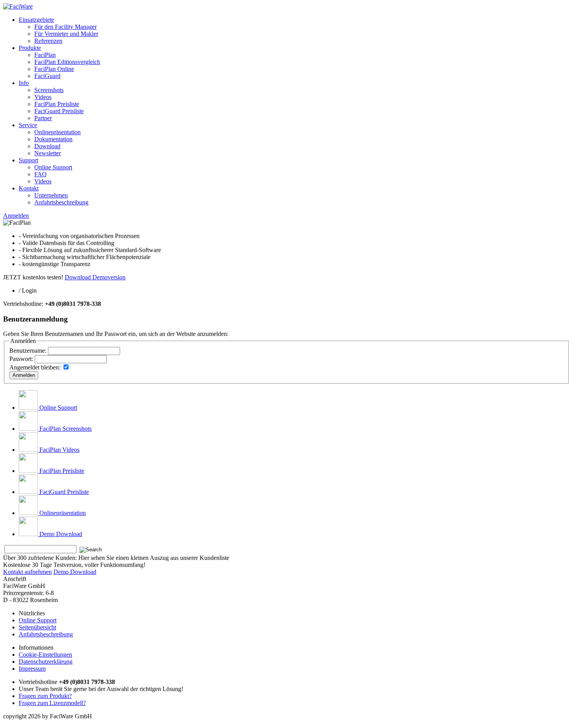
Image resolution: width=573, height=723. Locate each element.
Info (24, 83)
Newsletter (47, 153)
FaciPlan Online (54, 69)
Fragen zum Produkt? (45, 696)
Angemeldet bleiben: (34, 367)
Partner (43, 118)
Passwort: (21, 358)
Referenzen (48, 40)
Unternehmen (51, 195)
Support (28, 160)
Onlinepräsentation (57, 132)
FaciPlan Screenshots (65, 428)
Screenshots (49, 90)
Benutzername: (27, 350)
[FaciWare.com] (18, 6)
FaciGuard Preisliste (59, 111)
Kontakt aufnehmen (27, 571)
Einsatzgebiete (36, 19)
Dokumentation (53, 139)
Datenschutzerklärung (46, 661)
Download (47, 146)
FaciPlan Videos (59, 449)
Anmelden (16, 215)
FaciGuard (47, 76)
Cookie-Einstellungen (45, 654)
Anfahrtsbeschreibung (61, 202)
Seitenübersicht (37, 627)
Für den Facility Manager (65, 26)
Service (28, 125)
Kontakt (29, 188)
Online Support (53, 167)
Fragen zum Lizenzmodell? (52, 703)
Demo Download (60, 534)
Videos (42, 97)
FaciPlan (45, 55)
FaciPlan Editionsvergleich (67, 62)
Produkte (30, 47)
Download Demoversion (95, 277)
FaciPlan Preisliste (56, 104)
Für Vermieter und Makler (66, 33)
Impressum (32, 668)
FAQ (40, 174)
